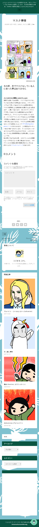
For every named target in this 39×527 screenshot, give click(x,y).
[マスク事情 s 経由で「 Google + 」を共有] (22, 225)
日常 (29, 24)
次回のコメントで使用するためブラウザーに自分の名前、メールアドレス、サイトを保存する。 (19, 198)
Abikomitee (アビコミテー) (13, 423)
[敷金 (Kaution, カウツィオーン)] (19, 369)
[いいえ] (36, 7)
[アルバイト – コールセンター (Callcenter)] (19, 294)
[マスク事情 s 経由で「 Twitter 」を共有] (18, 225)
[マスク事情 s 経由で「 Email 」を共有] (26, 225)
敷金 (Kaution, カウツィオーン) (14, 384)
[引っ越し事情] (19, 332)
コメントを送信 (29, 205)
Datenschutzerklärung (19, 524)
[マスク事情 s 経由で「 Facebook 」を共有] (14, 225)
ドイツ (25, 24)
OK (19, 10)
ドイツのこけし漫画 (26, 522)
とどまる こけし (20, 261)
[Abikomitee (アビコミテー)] (19, 404)
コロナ (20, 24)
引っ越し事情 (8, 352)
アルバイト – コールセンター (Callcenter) (18, 311)
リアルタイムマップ (17, 145)
